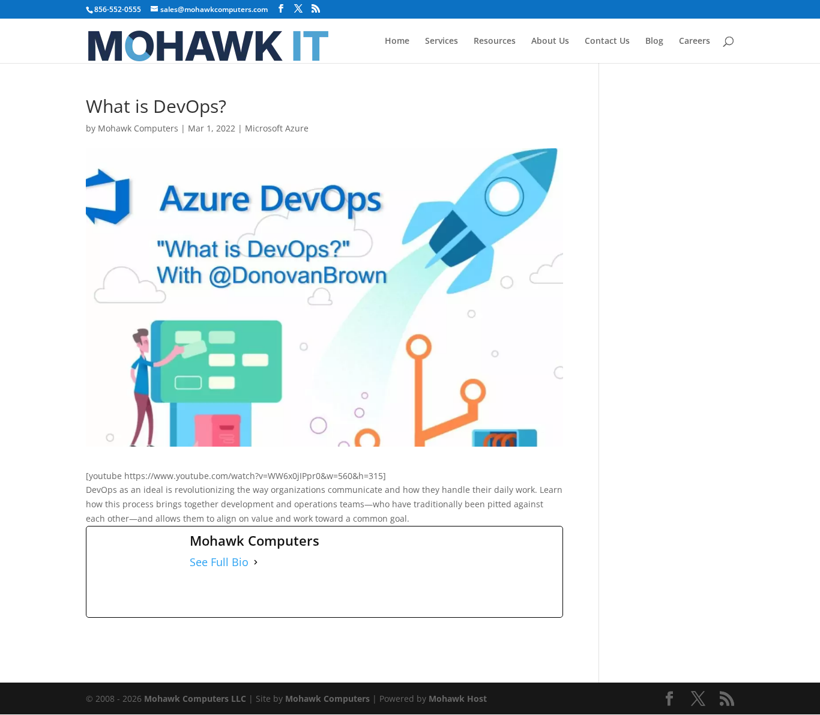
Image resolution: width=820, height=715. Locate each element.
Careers (694, 41)
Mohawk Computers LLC (195, 698)
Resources (495, 41)
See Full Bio (219, 562)
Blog (654, 41)
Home (397, 41)
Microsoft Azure (277, 128)
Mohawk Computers (138, 128)
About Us (550, 41)
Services (441, 41)
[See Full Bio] (256, 562)
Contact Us (607, 41)
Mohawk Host (458, 698)
